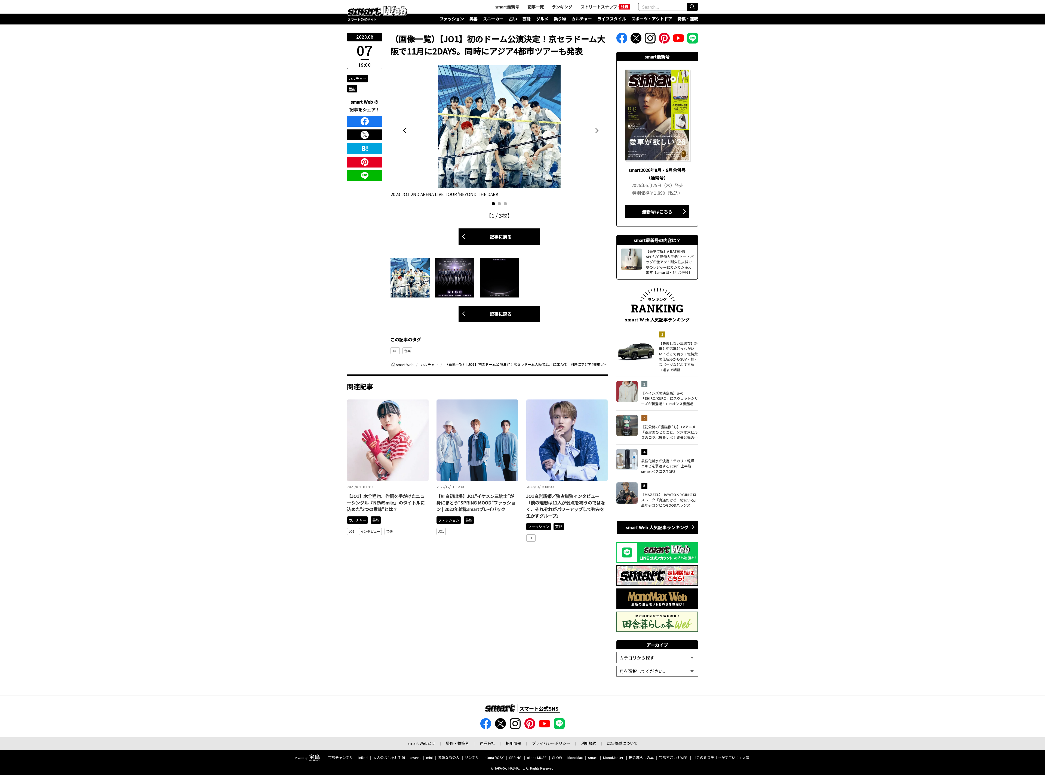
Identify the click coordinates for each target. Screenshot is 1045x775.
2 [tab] (499, 203)
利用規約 (588, 743)
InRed (363, 757)
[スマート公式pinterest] (664, 39)
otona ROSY (494, 757)
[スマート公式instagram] (650, 39)
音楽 (407, 350)
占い (513, 18)
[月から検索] (657, 671)
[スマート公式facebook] (621, 39)
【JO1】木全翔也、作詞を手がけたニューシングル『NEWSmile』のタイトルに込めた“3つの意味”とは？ (386, 502)
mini (429, 757)
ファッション (451, 18)
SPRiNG (515, 757)
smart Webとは (421, 743)
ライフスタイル (611, 18)
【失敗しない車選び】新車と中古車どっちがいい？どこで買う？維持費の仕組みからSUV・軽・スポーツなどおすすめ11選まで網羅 (678, 357)
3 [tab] (505, 203)
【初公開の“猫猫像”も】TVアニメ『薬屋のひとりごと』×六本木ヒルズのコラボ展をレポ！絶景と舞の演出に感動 (669, 432)
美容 (473, 18)
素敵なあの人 (448, 757)
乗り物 (560, 18)
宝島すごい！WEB (673, 757)
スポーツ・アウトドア (651, 18)
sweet (415, 757)
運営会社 (487, 743)
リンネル (472, 757)
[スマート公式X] (636, 39)
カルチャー (581, 18)
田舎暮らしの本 (641, 757)
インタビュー (370, 531)
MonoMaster (613, 757)
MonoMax (575, 757)
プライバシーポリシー (551, 743)
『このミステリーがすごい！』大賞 (721, 757)
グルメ (542, 18)
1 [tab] (493, 203)
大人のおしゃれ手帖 (389, 757)
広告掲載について (622, 743)
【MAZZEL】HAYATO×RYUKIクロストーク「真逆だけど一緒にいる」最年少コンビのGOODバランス (669, 500)
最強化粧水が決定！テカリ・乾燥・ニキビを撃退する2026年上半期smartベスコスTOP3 (669, 466)
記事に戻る (501, 236)
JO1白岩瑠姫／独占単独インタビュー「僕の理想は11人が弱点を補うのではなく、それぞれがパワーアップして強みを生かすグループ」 (565, 506)
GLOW (557, 757)
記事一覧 (535, 7)
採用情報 (513, 743)
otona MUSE (536, 757)
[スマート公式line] (692, 39)
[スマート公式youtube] (678, 39)
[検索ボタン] (692, 7)
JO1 (395, 350)
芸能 (526, 18)
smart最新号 (507, 7)
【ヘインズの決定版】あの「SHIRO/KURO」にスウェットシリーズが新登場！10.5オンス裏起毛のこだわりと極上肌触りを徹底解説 (669, 398)
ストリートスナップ (598, 7)
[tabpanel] (499, 131)
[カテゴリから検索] (657, 657)
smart (593, 757)
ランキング (562, 7)
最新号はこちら (657, 211)
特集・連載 (688, 18)
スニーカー (493, 18)
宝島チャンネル (340, 757)
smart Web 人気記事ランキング (657, 527)
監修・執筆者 (457, 743)
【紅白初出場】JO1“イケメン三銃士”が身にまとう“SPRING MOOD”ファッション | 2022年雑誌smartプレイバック (476, 502)
